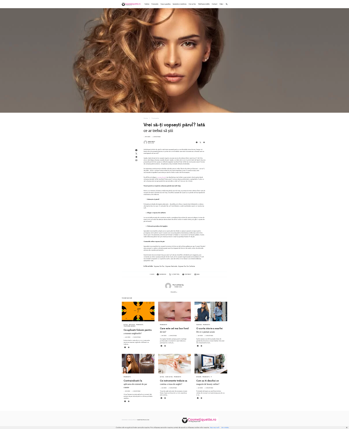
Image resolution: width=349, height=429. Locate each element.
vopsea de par (159, 266)
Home (146, 118)
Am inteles (225, 427)
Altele (126, 324)
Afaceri (198, 376)
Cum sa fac (169, 376)
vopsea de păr (161, 177)
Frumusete (155, 118)
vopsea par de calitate (186, 266)
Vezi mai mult (214, 427)
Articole (132, 324)
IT (211, 376)
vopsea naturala (171, 266)
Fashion (199, 324)
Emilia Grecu (151, 141)
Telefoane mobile (129, 326)
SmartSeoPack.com (143, 420)
